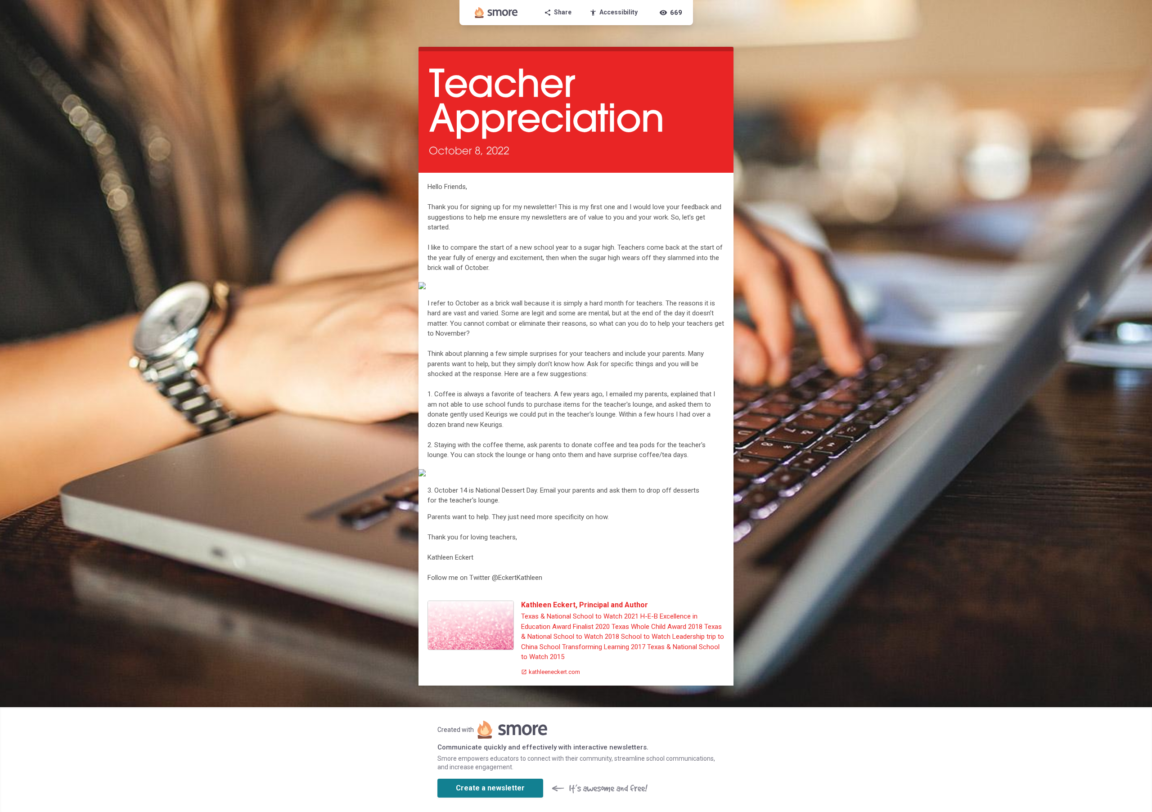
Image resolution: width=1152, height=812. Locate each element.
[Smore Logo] (496, 12)
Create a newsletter (490, 788)
